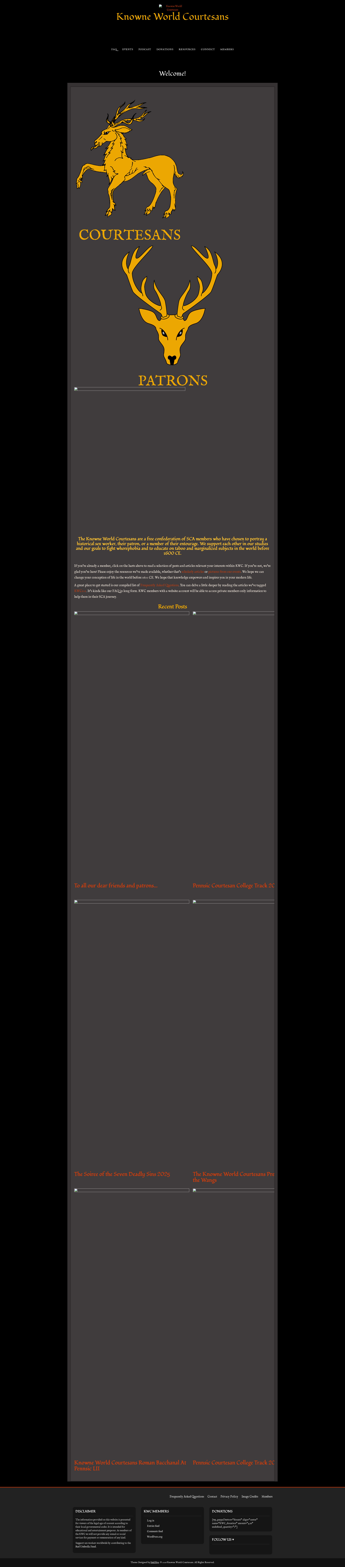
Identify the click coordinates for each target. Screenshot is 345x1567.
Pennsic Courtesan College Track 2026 (237, 885)
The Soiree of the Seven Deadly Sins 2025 (122, 1174)
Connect (208, 49)
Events (127, 49)
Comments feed (155, 1531)
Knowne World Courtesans (172, 16)
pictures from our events (224, 572)
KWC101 (80, 591)
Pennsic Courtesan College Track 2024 (237, 1462)
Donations (164, 49)
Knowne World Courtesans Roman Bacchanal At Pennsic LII (130, 1465)
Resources (187, 49)
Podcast (144, 49)
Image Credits (250, 1497)
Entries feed (153, 1526)
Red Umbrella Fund (85, 1546)
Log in (150, 1520)
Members (227, 49)
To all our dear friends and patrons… (116, 885)
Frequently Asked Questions (159, 585)
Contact (212, 1497)
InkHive (155, 1562)
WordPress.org (154, 1536)
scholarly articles (193, 572)
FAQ (114, 49)
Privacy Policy (229, 1497)
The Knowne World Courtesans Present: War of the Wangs (248, 1177)
